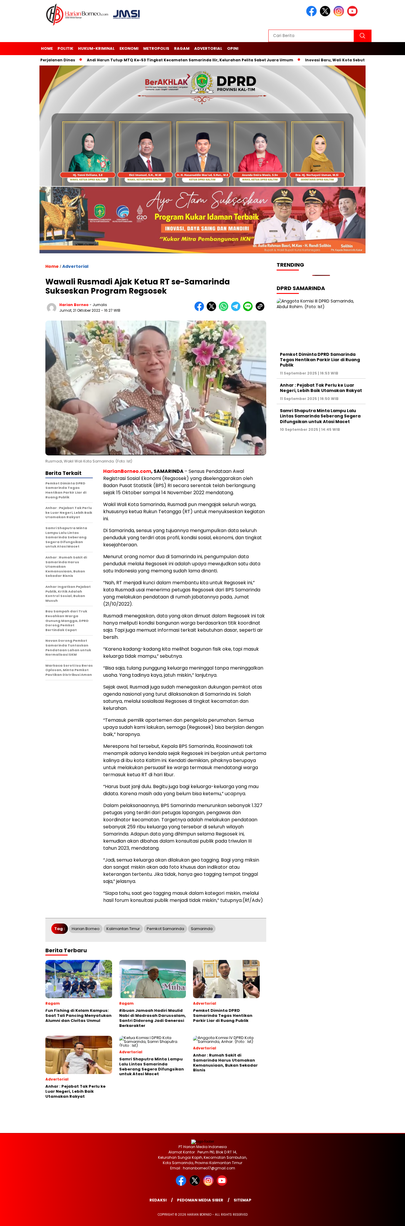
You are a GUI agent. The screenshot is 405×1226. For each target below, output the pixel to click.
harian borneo (74, 304)
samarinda (202, 928)
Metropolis (156, 48)
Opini (232, 48)
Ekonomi (128, 48)
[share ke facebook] (200, 310)
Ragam (181, 48)
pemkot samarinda (165, 928)
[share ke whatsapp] (225, 310)
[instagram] (340, 15)
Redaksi (158, 1200)
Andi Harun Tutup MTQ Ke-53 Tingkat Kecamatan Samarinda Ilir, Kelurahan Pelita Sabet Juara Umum (155, 60)
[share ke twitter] (213, 310)
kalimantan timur (123, 928)
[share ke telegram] (237, 310)
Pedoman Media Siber (200, 1200)
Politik (65, 48)
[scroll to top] (388, 1217)
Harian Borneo (86, 928)
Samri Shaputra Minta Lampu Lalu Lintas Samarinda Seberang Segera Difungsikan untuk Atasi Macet (320, 416)
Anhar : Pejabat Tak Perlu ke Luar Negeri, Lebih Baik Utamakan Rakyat (321, 387)
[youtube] (353, 15)
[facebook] (312, 15)
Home (47, 48)
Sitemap (242, 1200)
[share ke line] (249, 310)
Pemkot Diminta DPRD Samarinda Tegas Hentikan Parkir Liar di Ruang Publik (320, 359)
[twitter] (326, 15)
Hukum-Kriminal (96, 48)
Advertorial (208, 48)
